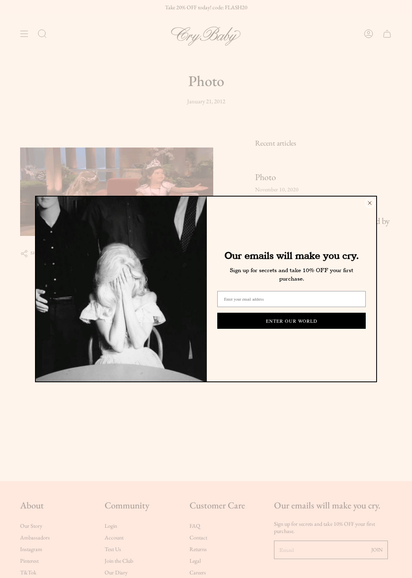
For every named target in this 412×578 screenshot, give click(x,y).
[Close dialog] (370, 203)
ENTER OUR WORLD (291, 321)
